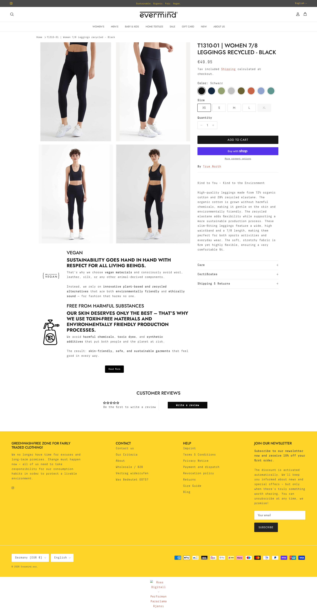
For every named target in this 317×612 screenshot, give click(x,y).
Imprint (189, 448)
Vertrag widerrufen (132, 473)
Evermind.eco (29, 567)
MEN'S (114, 26)
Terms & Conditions (199, 454)
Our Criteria (127, 454)
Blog (186, 492)
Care (201, 265)
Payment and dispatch (201, 467)
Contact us (125, 448)
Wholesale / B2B (129, 467)
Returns (189, 479)
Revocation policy (198, 473)
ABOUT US (219, 26)
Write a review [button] (187, 405)
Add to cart (238, 140)
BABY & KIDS (132, 26)
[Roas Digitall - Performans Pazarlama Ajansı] (158, 594)
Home (39, 37)
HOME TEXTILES (154, 26)
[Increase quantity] (214, 125)
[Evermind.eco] (158, 14)
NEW (204, 26)
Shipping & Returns (213, 283)
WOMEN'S (98, 26)
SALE (172, 26)
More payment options (238, 159)
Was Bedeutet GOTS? (132, 479)
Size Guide (192, 485)
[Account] (297, 14)
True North (212, 166)
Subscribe (266, 527)
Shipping (228, 69)
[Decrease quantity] (201, 125)
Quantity (204, 117)
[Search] (12, 14)
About (120, 460)
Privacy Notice (196, 460)
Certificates (207, 274)
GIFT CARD (188, 26)
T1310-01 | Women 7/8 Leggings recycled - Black (81, 37)
